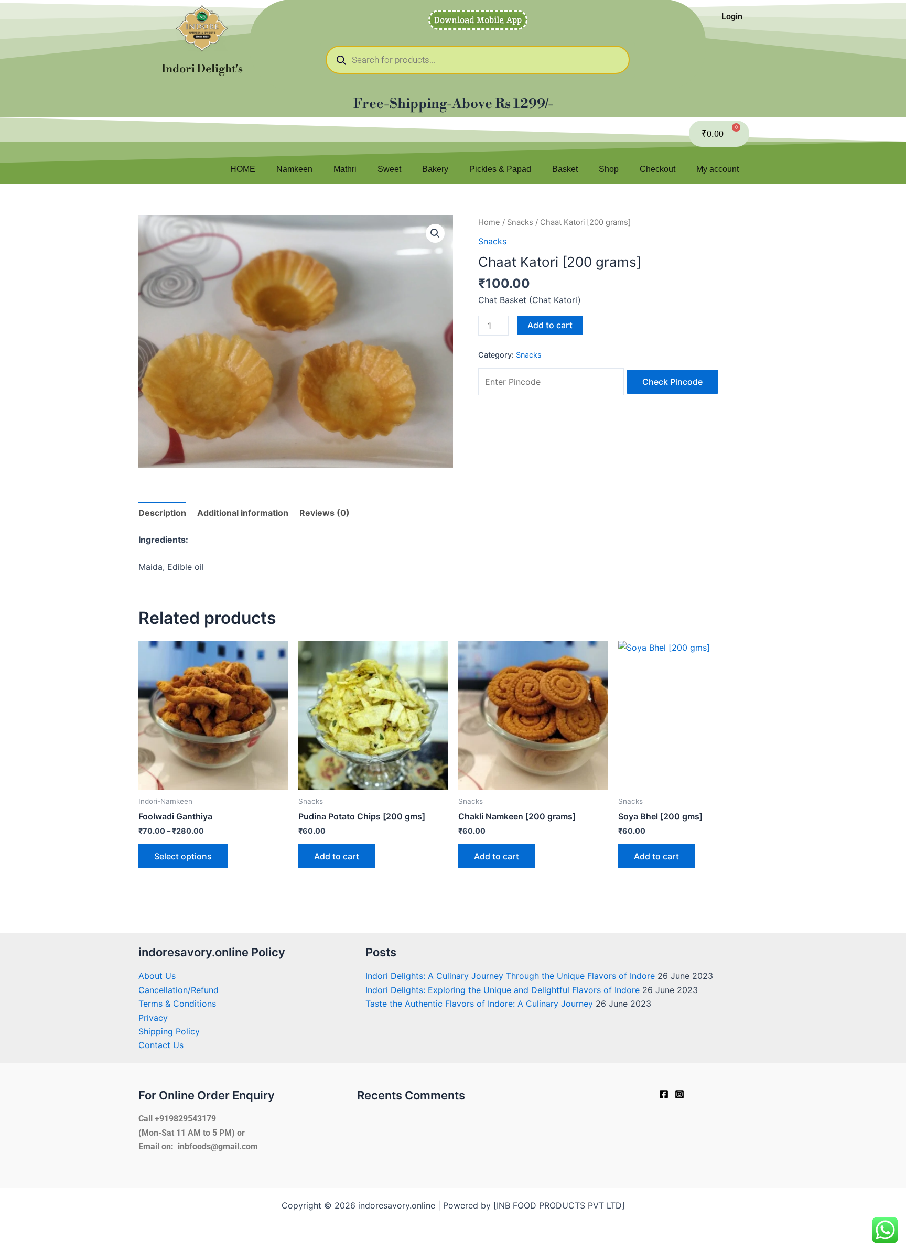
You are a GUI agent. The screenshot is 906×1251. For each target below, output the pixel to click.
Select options (183, 856)
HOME (242, 169)
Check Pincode (672, 381)
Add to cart (550, 325)
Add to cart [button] (336, 856)
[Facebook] (663, 1094)
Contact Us (161, 1045)
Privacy (153, 1017)
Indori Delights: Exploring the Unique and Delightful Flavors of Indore (502, 990)
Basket (565, 169)
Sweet (389, 169)
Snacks (520, 222)
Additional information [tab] (242, 513)
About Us (157, 975)
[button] (435, 233)
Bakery (435, 169)
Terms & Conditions (177, 1003)
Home (489, 222)
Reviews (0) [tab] (324, 513)
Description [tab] (162, 513)
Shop (609, 169)
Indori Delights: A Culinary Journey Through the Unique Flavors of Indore (510, 975)
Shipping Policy (169, 1031)
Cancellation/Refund (178, 990)
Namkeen (294, 169)
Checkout (657, 169)
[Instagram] (679, 1094)
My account (717, 169)
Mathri (345, 169)
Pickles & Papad (500, 169)
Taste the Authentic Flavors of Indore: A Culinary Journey (479, 1003)
